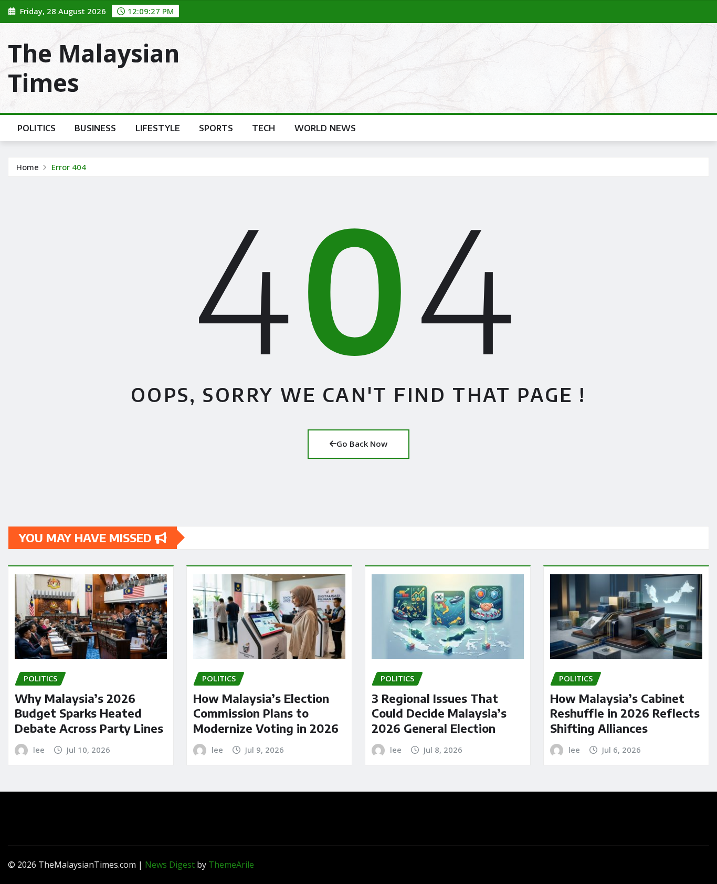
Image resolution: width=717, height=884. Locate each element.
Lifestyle (157, 128)
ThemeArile (231, 864)
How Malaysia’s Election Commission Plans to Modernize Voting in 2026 (266, 713)
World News (325, 128)
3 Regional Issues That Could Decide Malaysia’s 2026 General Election (439, 713)
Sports (216, 128)
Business (95, 128)
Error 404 (68, 167)
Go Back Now (361, 443)
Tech (264, 128)
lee (39, 749)
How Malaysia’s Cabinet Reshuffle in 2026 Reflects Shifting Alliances (625, 713)
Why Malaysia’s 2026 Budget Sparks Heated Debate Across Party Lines (89, 713)
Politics (36, 128)
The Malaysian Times (94, 67)
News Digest (170, 864)
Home (27, 167)
